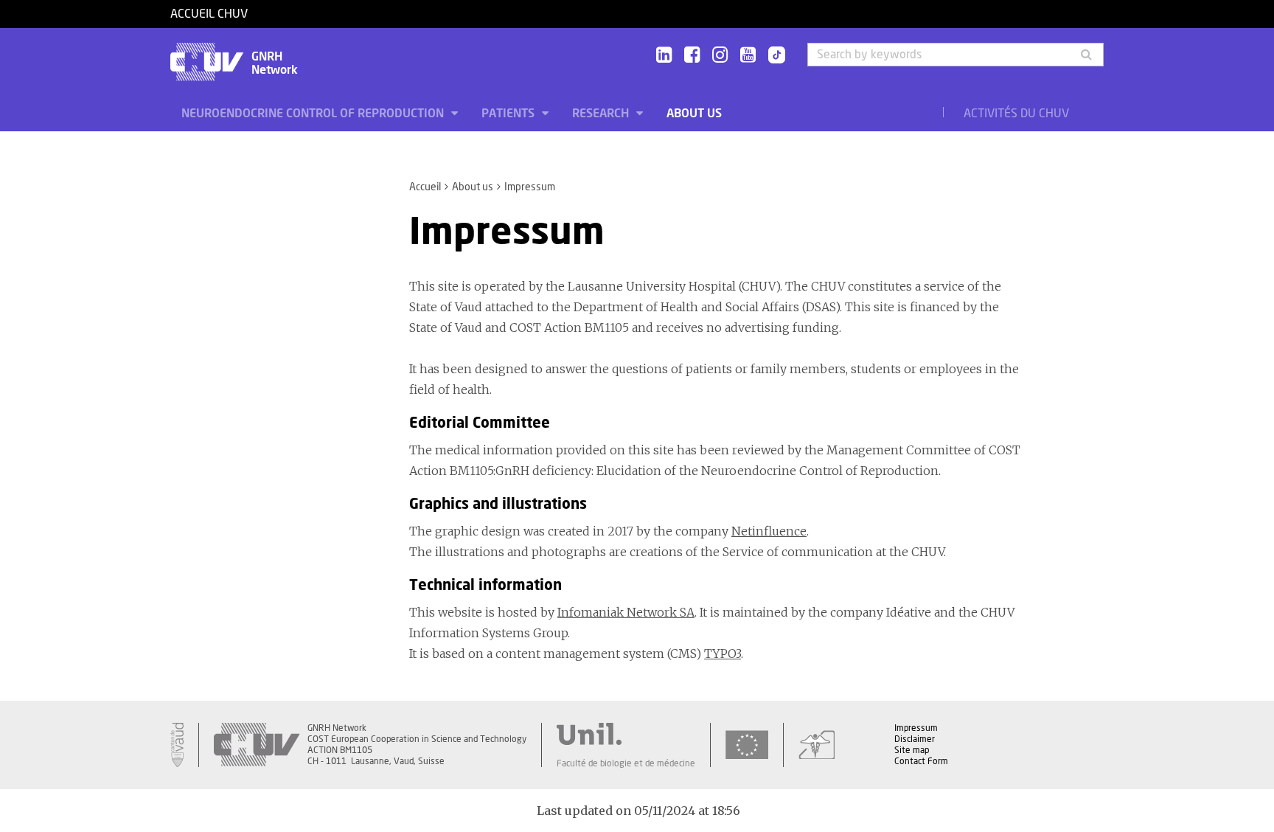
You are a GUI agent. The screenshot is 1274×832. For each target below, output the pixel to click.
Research (602, 113)
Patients (509, 113)
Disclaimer (914, 739)
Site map (911, 750)
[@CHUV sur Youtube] (748, 55)
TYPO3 (722, 653)
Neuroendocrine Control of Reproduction (314, 113)
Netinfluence (769, 531)
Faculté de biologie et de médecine (626, 763)
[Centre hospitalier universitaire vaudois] (256, 745)
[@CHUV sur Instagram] (720, 55)
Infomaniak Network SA (626, 612)
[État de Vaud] (177, 745)
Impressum (916, 728)
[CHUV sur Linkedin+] (664, 55)
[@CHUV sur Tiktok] (772, 56)
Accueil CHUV (209, 14)
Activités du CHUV (1016, 113)
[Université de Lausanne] (626, 734)
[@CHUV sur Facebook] (692, 55)
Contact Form (921, 761)
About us (694, 113)
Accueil (425, 187)
